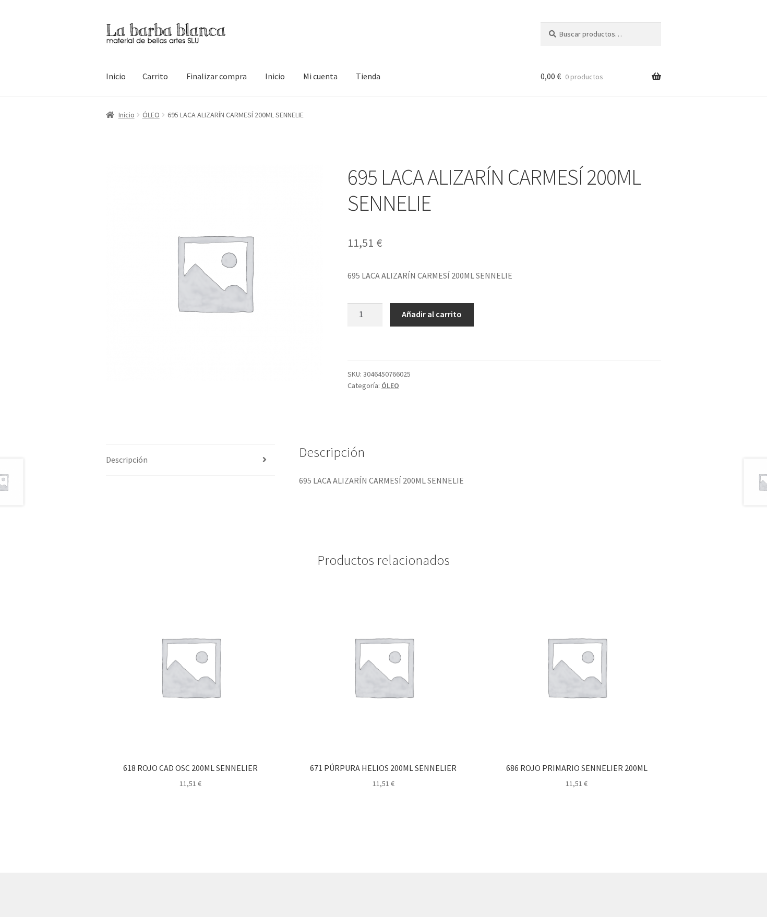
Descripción (127, 459)
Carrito (155, 76)
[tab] (190, 460)
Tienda (368, 76)
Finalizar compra (216, 76)
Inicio (116, 76)
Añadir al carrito (432, 314)
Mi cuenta (320, 76)
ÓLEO (151, 114)
